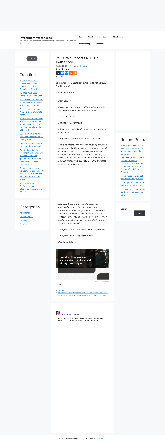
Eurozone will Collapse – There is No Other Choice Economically (82, 295)
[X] (58, 73)
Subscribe (101, 37)
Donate (32, 58)
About (90, 37)
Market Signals (26, 217)
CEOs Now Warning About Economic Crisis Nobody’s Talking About (31, 137)
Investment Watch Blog (36, 38)
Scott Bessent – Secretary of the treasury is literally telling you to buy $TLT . (31, 102)
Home (81, 37)
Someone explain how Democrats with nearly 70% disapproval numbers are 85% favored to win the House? (32, 174)
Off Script (24, 220)
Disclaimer (99, 44)
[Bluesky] (66, 73)
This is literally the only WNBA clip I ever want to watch (31, 112)
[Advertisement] (67, 15)
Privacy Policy (84, 44)
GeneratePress (100, 438)
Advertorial (25, 213)
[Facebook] (62, 73)
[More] (75, 73)
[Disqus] (82, 338)
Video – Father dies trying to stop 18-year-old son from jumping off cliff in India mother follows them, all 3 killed (32, 124)
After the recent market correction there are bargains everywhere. (83, 293)
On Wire (61, 290)
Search (124, 209)
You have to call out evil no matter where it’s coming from (133, 192)
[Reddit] (71, 73)
